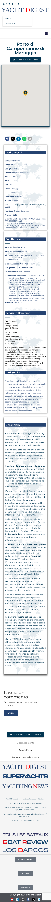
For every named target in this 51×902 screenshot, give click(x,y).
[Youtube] (12, 899)
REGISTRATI (10, 24)
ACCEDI (8, 19)
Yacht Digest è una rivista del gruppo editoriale (25, 799)
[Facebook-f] (28, 899)
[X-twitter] (33, 899)
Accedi (11, 713)
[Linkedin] (17, 899)
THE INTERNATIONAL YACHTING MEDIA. (25, 803)
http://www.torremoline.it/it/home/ (30, 204)
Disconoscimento (25, 743)
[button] (46, 33)
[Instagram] (23, 899)
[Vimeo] (39, 899)
